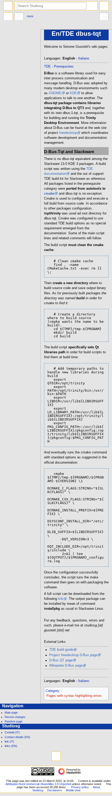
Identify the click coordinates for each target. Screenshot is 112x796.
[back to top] (56, 756)
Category (52, 691)
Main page (11, 712)
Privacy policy (80, 787)
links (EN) (11, 745)
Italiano (83, 58)
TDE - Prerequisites (59, 66)
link (60, 599)
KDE (73, 93)
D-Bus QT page (61, 660)
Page (8, 17)
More (30, 16)
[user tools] (104, 5)
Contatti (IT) (12, 732)
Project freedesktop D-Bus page (73, 655)
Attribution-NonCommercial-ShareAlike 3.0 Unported (38, 784)
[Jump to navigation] (8, 5)
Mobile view (73, 790)
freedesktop (68, 133)
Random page (13, 721)
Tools (103, 17)
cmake (49, 193)
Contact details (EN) (17, 737)
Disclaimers (54, 790)
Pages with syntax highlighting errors (74, 696)
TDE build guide (61, 649)
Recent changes (15, 717)
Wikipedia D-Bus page (66, 665)
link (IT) (9, 741)
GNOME (55, 93)
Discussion (19, 17)
